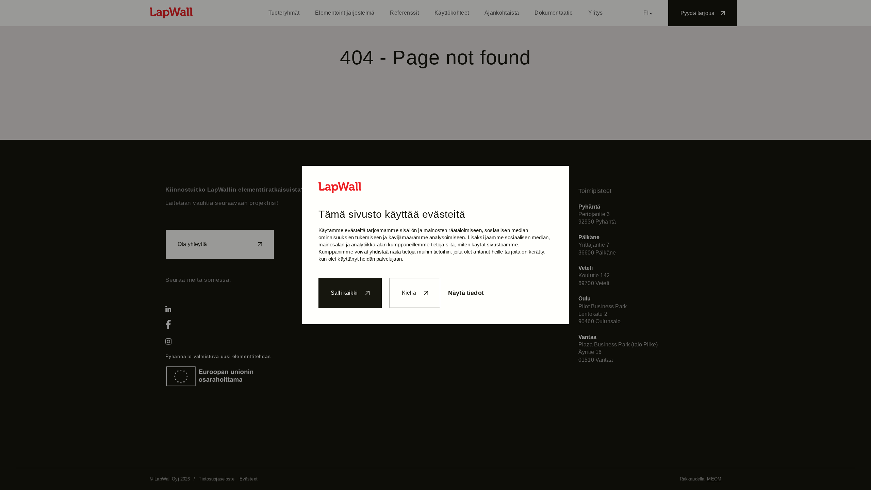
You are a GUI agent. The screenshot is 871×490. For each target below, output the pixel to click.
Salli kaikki (344, 293)
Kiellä (409, 293)
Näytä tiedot (466, 293)
